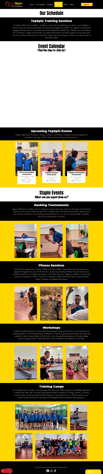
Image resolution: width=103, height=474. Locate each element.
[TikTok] (55, 470)
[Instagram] (51, 470)
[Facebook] (47, 470)
